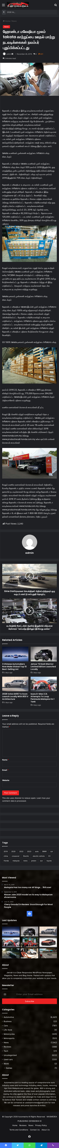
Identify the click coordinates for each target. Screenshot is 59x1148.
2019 (6, 851)
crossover (15, 856)
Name (5, 760)
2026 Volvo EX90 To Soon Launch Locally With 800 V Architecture (15, 696)
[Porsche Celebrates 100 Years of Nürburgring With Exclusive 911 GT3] (11, 953)
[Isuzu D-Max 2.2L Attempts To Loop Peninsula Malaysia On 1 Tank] (44, 684)
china (6, 856)
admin (8, 54)
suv (41, 861)
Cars (6, 1026)
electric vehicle (39, 856)
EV (49, 856)
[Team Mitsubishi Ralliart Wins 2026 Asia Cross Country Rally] (29, 942)
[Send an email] (12, 54)
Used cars (8, 1059)
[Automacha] (18, 5)
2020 (13, 851)
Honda (6, 861)
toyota (49, 861)
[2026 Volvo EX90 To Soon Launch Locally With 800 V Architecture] (15, 684)
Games (9, 1068)
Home (7, 21)
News (14, 21)
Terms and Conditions (18, 1130)
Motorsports (9, 1038)
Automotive (9, 1017)
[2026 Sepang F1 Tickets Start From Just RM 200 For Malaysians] (48, 953)
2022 (21, 851)
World (6, 1064)
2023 (29, 851)
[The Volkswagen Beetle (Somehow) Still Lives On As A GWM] (29, 953)
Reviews (7, 1047)
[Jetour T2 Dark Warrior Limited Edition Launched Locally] (44, 654)
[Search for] (55, 6)
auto (37, 851)
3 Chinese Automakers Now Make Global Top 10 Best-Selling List (14, 667)
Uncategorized (10, 1055)
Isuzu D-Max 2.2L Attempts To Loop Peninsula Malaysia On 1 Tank (42, 698)
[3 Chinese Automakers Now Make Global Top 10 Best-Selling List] (15, 654)
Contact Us (35, 1130)
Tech (6, 1051)
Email (5, 770)
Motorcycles (9, 1034)
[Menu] (3, 6)
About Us (46, 1130)
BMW (44, 851)
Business (8, 1021)
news (25, 861)
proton (33, 861)
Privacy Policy (41, 1125)
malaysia (16, 861)
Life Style (8, 1030)
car (51, 851)
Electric (26, 856)
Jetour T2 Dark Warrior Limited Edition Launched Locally (43, 667)
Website (5, 780)
